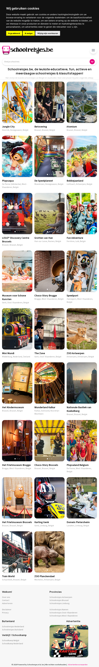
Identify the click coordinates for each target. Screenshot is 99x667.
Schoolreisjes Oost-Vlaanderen (63, 612)
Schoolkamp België (10, 640)
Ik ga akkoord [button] (14, 33)
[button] (15, 120)
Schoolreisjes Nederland (13, 626)
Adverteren (7, 603)
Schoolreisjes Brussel (59, 600)
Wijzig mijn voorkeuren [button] (47, 33)
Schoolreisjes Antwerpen (61, 597)
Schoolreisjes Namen (59, 609)
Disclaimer (6, 609)
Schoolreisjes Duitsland (12, 629)
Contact (5, 600)
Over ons (6, 597)
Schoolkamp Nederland (12, 643)
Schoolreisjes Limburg (59, 603)
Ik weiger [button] (29, 33)
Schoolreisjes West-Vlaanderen (64, 615)
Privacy (5, 612)
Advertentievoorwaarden (78, 664)
